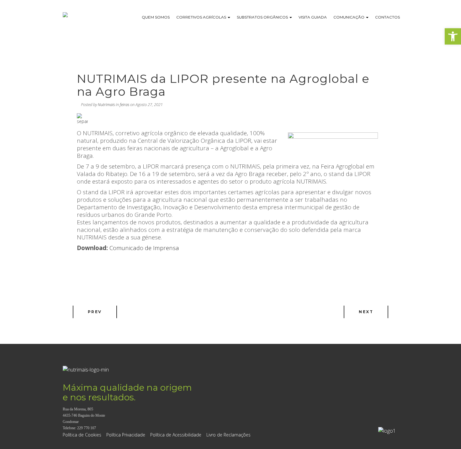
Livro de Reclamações (228, 435)
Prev (95, 311)
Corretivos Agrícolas (201, 17)
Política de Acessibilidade (175, 435)
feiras (124, 104)
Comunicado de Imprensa (144, 248)
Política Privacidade (125, 435)
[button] (453, 36)
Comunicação (349, 17)
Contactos (387, 17)
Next (366, 311)
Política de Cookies (82, 435)
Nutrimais (106, 104)
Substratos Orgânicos (263, 17)
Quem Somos (156, 17)
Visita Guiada (313, 17)
